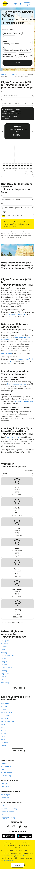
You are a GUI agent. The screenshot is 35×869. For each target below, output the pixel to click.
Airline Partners (7, 773)
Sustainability (6, 776)
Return (21, 54)
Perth (3, 650)
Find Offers (17, 135)
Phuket (4, 665)
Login (15, 4)
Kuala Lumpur (6, 668)
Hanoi (3, 727)
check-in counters (13, 437)
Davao (3, 659)
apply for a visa (6, 353)
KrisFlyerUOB (6, 787)
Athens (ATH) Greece (11, 44)
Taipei (3, 739)
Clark (3, 680)
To (4, 48)
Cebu (3, 736)
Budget (3, 212)
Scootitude (5, 764)
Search (17, 63)
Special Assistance (8, 812)
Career (3, 770)
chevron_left (2, 131)
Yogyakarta (5, 674)
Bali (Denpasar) (6, 712)
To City (15, 843)
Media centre (6, 767)
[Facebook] (8, 826)
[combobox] (16, 95)
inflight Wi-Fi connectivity (23, 401)
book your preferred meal (16, 384)
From (5, 41)
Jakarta (4, 677)
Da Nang (4, 742)
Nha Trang (5, 683)
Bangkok (4, 662)
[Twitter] (20, 826)
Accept (17, 865)
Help (3, 806)
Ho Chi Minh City (7, 656)
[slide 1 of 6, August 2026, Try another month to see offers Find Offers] (17, 131)
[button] (13, 33)
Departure (7, 54)
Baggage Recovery (8, 818)
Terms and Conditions (23, 856)
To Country (7, 843)
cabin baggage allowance (15, 314)
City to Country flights (9, 845)
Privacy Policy (9, 856)
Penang (4, 671)
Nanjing (4, 653)
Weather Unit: (28, 470)
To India (21, 74)
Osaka (3, 745)
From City (17, 847)
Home (3, 74)
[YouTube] (26, 826)
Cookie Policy (9, 860)
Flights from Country (24, 845)
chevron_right (32, 131)
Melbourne (5, 644)
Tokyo (3, 730)
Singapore (5, 641)
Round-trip (7, 29)
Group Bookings (7, 798)
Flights (12, 74)
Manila (3, 709)
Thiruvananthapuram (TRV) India (15, 50)
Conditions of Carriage (9, 809)
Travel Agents (6, 795)
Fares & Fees (5, 815)
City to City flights (23, 843)
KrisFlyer (4, 784)
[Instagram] (14, 826)
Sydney (4, 647)
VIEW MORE (17, 688)
